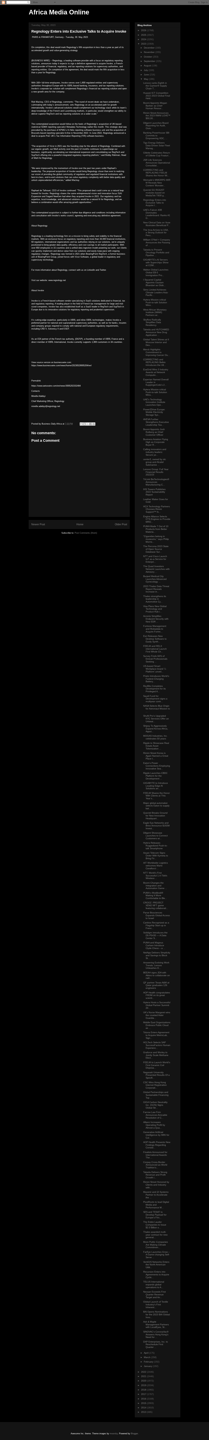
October (148, 56)
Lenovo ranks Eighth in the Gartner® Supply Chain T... (155, 86)
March (147, 1357)
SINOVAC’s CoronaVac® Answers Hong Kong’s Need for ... (156, 1334)
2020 (144, 1380)
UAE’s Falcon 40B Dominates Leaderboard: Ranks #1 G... (156, 214)
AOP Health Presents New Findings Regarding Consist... (156, 1145)
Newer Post (38, 524)
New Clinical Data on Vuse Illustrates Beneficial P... (156, 224)
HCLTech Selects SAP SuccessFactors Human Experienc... (156, 1045)
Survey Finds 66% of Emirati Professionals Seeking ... (155, 659)
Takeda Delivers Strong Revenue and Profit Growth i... (155, 1175)
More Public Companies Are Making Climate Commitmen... (155, 1245)
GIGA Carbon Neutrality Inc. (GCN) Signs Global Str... (155, 1105)
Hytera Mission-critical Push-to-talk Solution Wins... (155, 302)
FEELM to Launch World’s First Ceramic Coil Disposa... (156, 1065)
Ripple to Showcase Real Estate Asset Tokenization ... (156, 746)
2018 (144, 1389)
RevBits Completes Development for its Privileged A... (154, 689)
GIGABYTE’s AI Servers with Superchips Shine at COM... (156, 262)
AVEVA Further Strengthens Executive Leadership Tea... (156, 422)
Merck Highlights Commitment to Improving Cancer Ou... (156, 352)
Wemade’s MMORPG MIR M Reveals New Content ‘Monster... (156, 183)
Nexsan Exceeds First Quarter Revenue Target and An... (154, 1294)
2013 (144, 1412)
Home (79, 524)
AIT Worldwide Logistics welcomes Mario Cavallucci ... (155, 865)
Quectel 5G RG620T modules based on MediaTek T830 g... (154, 193)
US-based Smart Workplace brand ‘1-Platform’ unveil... (155, 669)
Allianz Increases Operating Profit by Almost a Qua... (154, 1125)
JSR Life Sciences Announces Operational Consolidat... (156, 163)
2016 (144, 1398)
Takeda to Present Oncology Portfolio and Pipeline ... (156, 252)
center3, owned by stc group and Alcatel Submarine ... (154, 462)
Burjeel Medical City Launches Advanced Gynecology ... (155, 579)
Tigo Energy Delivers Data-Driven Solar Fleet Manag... (156, 145)
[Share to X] (87, 424)
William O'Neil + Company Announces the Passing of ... (156, 242)
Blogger (134, 1433)
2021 (144, 1376)
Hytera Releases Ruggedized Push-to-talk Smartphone (155, 845)
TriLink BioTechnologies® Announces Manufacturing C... (156, 482)
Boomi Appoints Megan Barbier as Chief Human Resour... (155, 106)
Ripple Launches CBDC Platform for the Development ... (155, 776)
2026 (144, 30)
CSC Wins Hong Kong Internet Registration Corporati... (155, 1085)
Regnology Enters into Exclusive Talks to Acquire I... (154, 203)
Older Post (121, 524)
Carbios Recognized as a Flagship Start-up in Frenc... (156, 925)
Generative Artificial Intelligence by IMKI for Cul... (156, 1135)
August (148, 65)
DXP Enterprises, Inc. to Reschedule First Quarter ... (155, 1344)
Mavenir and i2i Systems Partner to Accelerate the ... (156, 1195)
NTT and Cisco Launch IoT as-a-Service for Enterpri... (155, 559)
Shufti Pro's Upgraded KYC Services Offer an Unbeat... (156, 719)
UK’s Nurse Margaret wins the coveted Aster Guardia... (156, 1015)
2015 (144, 1403)
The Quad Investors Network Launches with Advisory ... (156, 569)
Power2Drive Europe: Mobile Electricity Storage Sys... (154, 412)
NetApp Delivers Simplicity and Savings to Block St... (156, 955)
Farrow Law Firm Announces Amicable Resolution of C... (155, 1115)
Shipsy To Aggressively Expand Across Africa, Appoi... (155, 729)
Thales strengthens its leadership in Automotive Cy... (154, 599)
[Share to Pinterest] (93, 424)
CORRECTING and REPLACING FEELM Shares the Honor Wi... (156, 173)
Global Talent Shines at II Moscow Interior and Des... (156, 342)
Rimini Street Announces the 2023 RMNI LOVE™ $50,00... (156, 116)
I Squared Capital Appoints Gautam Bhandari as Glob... (154, 282)
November (149, 52)
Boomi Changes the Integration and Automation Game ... (155, 885)
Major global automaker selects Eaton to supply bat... (156, 806)
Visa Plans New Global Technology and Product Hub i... (155, 609)
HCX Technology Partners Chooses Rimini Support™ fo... (156, 509)
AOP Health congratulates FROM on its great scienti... (156, 995)
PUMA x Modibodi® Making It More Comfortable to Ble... (155, 895)
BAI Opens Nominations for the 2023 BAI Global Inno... (156, 1314)
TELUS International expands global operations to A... (153, 1284)
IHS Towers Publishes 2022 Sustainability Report (154, 492)
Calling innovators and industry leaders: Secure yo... (154, 452)
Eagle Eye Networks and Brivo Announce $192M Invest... (156, 825)
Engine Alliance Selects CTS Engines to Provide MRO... (156, 519)
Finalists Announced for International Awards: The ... (155, 1155)
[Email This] (81, 424)
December (149, 47)
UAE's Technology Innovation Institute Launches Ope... (154, 402)
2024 (144, 39)
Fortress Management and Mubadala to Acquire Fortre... (154, 629)
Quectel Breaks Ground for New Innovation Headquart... (155, 816)
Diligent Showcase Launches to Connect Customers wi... (155, 835)
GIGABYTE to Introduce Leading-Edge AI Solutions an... (155, 786)
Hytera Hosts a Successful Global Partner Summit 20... (156, 1005)
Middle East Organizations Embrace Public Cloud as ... (156, 1025)
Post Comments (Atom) (86, 533)
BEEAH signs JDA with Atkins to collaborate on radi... (156, 975)
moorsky (114, 1433)
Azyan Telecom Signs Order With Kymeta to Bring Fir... (155, 855)
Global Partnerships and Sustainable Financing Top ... (156, 1095)
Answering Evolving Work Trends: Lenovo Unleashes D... (156, 965)
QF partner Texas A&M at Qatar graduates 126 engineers (156, 985)
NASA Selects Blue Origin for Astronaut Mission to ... (156, 709)
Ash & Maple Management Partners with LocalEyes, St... (156, 1324)
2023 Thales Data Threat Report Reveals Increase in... (156, 589)
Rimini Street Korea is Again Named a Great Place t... (155, 756)
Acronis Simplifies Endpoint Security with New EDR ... (156, 619)
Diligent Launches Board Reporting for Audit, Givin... (156, 126)
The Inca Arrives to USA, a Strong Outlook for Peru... (156, 233)
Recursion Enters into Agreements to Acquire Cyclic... (156, 1274)
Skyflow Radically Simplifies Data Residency (152, 322)
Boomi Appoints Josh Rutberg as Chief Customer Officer (154, 432)
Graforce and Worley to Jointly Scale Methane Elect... (155, 1055)
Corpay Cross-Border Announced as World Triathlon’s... (155, 1165)
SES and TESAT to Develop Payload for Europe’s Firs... (155, 1215)
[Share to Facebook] (90, 424)
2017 (144, 1394)
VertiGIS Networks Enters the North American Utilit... (156, 1265)
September (150, 61)
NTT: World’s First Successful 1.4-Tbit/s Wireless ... (155, 875)
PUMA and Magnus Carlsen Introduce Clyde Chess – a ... (154, 945)
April (146, 1353)
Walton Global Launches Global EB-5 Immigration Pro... (155, 272)
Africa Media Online (59, 12)
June (147, 74)
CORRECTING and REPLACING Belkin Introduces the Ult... (154, 362)
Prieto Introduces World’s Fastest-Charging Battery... (156, 679)
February (149, 1361)
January (148, 1366)
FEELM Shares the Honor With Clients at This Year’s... (156, 796)
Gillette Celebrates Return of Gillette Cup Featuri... (156, 154)
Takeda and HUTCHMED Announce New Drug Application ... (156, 332)
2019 (144, 1385)
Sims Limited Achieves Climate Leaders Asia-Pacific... (155, 292)
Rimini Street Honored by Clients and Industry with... (156, 1185)
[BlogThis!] (84, 424)
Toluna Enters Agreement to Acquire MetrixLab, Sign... (156, 1035)
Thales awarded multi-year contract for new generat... (155, 1235)
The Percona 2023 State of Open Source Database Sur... (156, 549)
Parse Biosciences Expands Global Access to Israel (156, 915)
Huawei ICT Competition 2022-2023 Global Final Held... (156, 96)
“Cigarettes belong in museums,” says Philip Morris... (156, 539)
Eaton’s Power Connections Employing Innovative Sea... (156, 766)
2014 (144, 1407)
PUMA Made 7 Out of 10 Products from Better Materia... (155, 529)
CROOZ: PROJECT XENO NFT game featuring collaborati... (155, 905)
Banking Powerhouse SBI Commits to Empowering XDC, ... (156, 135)
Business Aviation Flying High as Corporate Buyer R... (155, 442)
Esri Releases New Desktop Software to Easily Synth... (155, 639)
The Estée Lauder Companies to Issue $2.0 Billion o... (154, 1225)
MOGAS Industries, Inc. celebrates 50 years (155, 737)
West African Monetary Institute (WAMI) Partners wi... (155, 312)
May (146, 79)
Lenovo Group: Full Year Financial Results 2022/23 (156, 472)
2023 (144, 43)
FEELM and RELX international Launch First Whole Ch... (155, 649)
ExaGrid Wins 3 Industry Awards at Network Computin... (155, 372)
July (146, 70)
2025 (144, 35)
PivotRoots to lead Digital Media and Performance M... (156, 1205)
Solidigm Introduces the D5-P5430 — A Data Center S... (155, 935)
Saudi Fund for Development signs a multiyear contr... (155, 699)
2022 (144, 1372)
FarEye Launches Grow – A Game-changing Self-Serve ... (156, 1255)
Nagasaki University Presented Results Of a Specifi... (156, 1075)
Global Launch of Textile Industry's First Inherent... (155, 1304)
